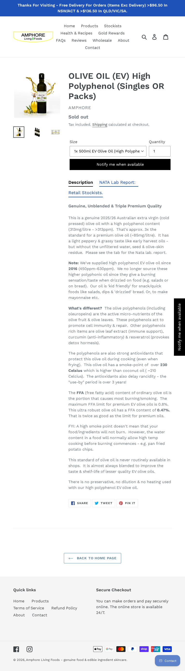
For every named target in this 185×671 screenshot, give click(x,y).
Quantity (157, 141)
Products (40, 601)
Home (18, 601)
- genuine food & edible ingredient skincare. (94, 660)
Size (73, 141)
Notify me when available (120, 164)
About (19, 615)
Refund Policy (64, 608)
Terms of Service (28, 608)
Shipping (99, 124)
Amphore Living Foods (43, 660)
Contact (39, 615)
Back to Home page (96, 558)
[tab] (80, 183)
